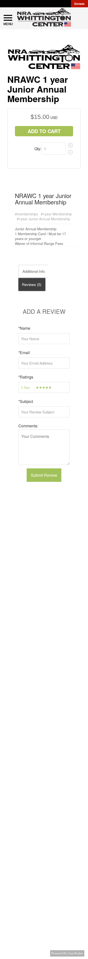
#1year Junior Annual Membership (43, 218)
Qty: (37, 148)
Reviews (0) (31, 284)
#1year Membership (56, 213)
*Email (24, 352)
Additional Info (33, 271)
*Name (24, 328)
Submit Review (44, 475)
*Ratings (25, 377)
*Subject (25, 401)
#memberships (26, 213)
